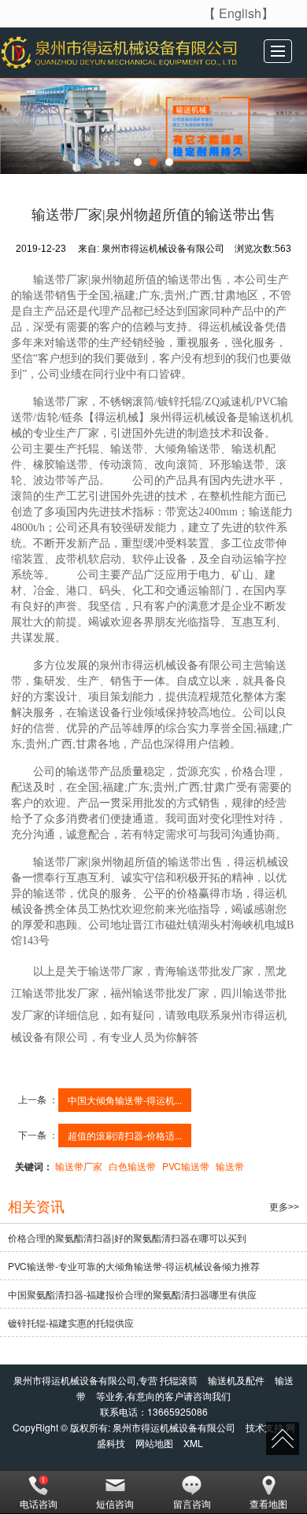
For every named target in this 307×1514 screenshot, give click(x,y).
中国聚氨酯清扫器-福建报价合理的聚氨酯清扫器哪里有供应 (132, 1294)
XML (193, 1442)
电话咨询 (38, 1503)
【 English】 (238, 13)
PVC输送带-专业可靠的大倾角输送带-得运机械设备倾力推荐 (134, 1265)
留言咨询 (192, 1503)
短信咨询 (115, 1503)
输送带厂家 (78, 1165)
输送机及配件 (236, 1380)
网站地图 (154, 1442)
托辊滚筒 (179, 1380)
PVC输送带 (185, 1165)
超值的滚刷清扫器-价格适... (125, 1135)
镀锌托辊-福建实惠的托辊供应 (71, 1322)
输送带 (230, 1165)
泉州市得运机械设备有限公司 (174, 1427)
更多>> (284, 1207)
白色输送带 (132, 1165)
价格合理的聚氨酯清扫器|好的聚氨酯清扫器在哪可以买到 (127, 1237)
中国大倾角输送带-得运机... (125, 1099)
